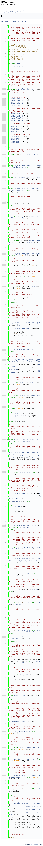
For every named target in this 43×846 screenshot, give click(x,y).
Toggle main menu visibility (3, 8)
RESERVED (14, 94)
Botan (19, 63)
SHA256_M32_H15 (17, 102)
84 (4, 188)
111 (4, 254)
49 (4, 120)
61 (4, 139)
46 (4, 115)
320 (4, 759)
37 (4, 99)
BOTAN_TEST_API (20, 350)
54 (4, 128)
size (27, 602)
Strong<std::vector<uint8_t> (25, 166)
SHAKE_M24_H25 (16, 143)
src (2, 11)
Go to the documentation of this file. (13, 21)
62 (4, 141)
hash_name (28, 242)
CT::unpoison (17, 638)
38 (4, 100)
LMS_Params (18, 322)
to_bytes (34, 589)
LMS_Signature (31, 632)
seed (29, 454)
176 (4, 407)
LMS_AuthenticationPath (23, 166)
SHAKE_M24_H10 (16, 138)
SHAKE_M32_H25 (16, 131)
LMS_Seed (23, 454)
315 (4, 747)
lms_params (33, 382)
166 (4, 382)
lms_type (33, 759)
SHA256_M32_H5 (16, 99)
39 (4, 102)
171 (4, 395)
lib (6, 11)
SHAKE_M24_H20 (16, 141)
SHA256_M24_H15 (17, 117)
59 (4, 136)
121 (4, 276)
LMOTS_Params (17, 361)
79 (4, 177)
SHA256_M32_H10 (17, 100)
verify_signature (24, 630)
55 (4, 130)
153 (4, 350)
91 (4, 203)
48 (4, 118)
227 (4, 526)
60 (4, 138)
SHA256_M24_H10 (17, 115)
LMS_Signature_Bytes (22, 188)
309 (4, 731)
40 (4, 104)
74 (4, 166)
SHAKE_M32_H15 (16, 128)
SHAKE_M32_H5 (16, 125)
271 (4, 637)
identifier (20, 363)
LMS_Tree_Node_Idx (21, 731)
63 (4, 143)
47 (4, 117)
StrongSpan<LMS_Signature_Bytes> (25, 494)
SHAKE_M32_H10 (16, 126)
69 (4, 154)
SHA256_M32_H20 (17, 104)
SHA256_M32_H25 (17, 105)
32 (4, 89)
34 (4, 94)
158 (4, 360)
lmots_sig (37, 747)
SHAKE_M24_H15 (16, 139)
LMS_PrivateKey (32, 439)
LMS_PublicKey (19, 493)
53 (4, 126)
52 (4, 125)
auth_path (20, 777)
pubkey (12, 11)
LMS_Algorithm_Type (25, 89)
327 (4, 775)
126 (4, 286)
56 (4, 131)
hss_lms (19, 11)
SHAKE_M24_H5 (16, 136)
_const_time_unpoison (26, 637)
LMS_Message (16, 501)
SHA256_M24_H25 (17, 120)
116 (4, 265)
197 (4, 451)
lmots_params (28, 361)
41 (4, 105)
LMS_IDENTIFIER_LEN (30, 154)
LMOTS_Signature (25, 747)
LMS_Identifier (25, 407)
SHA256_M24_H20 (17, 118)
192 (4, 439)
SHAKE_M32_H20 (16, 130)
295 (4, 695)
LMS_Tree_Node (19, 177)
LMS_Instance (31, 350)
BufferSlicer (19, 66)
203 (4, 472)
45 (4, 113)
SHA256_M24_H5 (16, 113)
